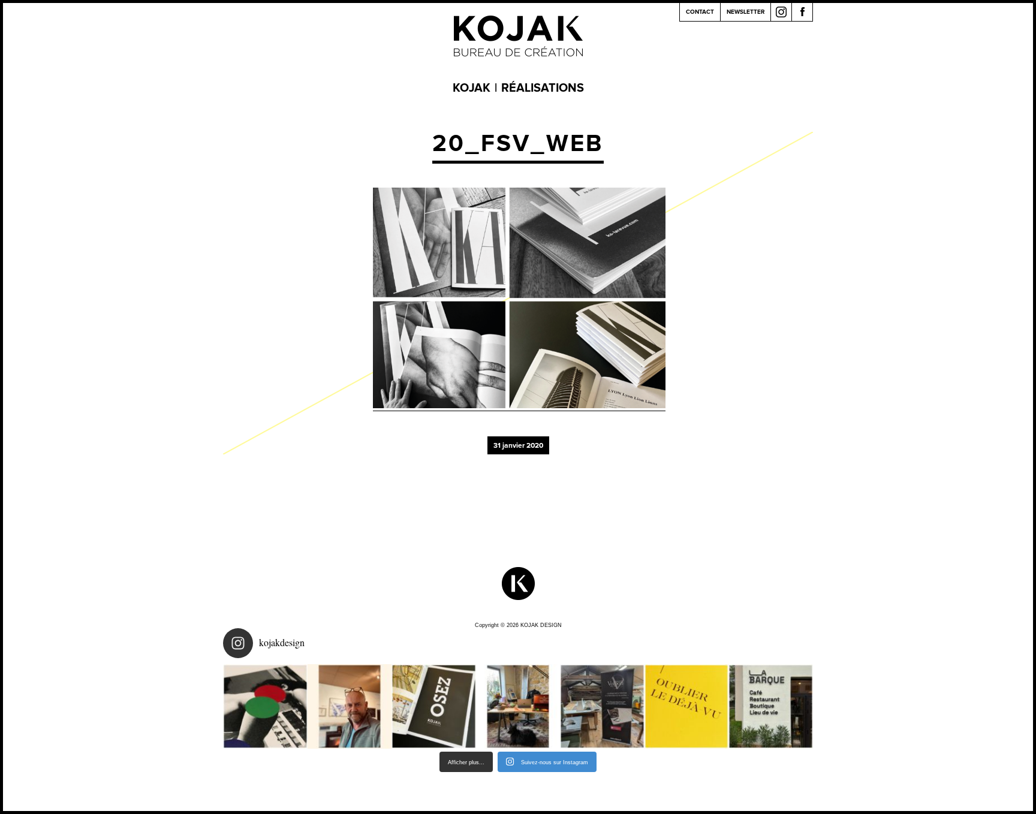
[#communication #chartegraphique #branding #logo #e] (350, 706)
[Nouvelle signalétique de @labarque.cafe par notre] (770, 706)
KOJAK (471, 88)
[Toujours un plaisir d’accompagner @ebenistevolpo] (602, 706)
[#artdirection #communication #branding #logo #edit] (265, 706)
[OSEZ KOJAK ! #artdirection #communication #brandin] (518, 706)
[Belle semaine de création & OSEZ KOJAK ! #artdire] (433, 706)
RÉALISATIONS (542, 88)
